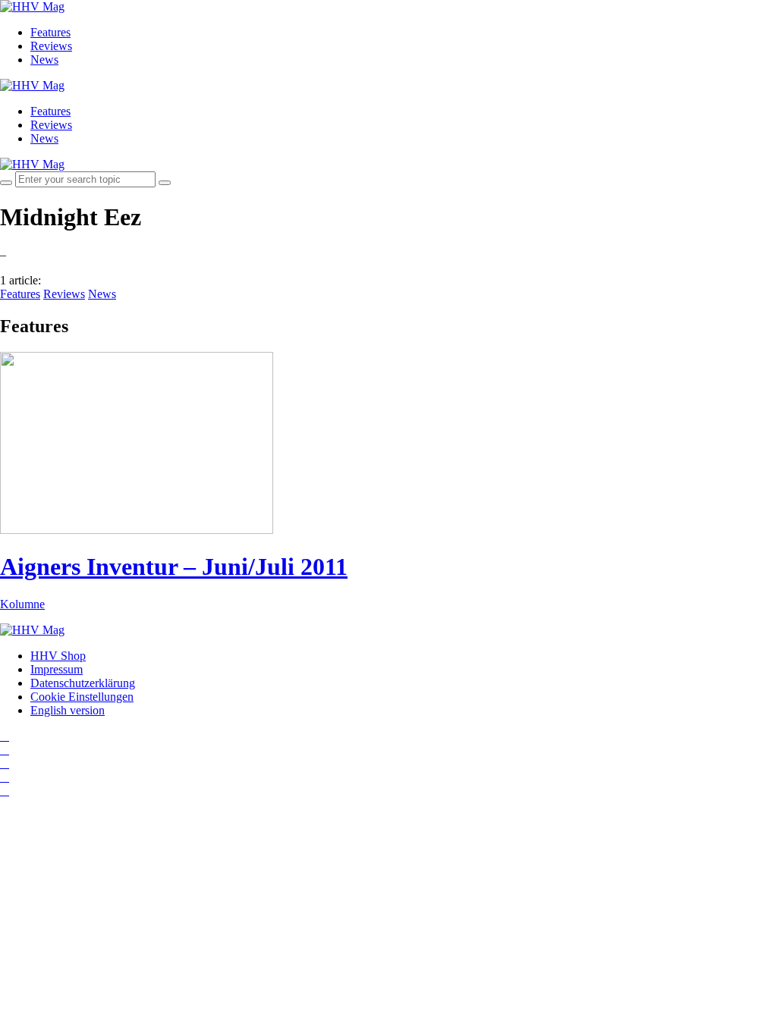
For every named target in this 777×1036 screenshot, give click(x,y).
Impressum (56, 669)
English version (67, 710)
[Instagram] (4, 736)
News (44, 59)
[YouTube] (4, 763)
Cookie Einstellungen (82, 696)
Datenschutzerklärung (82, 683)
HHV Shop (58, 655)
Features (50, 32)
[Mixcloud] (4, 777)
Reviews (51, 45)
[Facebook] (4, 749)
